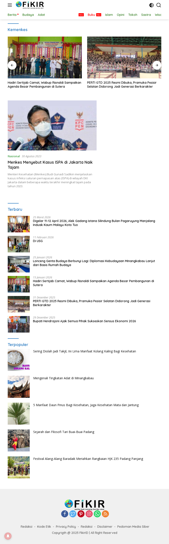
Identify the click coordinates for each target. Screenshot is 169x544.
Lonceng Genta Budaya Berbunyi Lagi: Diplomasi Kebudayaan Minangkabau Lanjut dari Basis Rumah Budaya (94, 263)
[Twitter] (72, 514)
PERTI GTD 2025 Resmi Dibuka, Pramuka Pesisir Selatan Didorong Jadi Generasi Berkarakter (122, 85)
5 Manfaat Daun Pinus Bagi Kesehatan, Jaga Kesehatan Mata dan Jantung (86, 405)
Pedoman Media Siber (133, 527)
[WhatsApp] (97, 514)
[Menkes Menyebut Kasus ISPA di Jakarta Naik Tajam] (52, 125)
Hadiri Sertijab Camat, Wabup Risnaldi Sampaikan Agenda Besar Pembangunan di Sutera (44, 85)
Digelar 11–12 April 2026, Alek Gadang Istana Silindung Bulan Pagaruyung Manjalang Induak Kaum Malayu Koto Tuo (94, 223)
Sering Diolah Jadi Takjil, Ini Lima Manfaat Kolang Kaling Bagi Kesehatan (84, 351)
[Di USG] (19, 244)
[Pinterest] (80, 514)
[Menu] (11, 5)
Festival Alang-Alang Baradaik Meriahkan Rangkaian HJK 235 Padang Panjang (88, 459)
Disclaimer (104, 527)
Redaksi (26, 527)
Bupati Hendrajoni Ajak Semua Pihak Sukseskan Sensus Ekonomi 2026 (84, 321)
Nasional (14, 156)
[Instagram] (89, 514)
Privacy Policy (66, 527)
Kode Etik (44, 527)
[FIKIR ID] (29, 5)
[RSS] (105, 514)
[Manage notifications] (7, 536)
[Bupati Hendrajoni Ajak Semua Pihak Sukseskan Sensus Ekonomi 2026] (19, 324)
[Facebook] (64, 514)
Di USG (38, 241)
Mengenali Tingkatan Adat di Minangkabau (63, 378)
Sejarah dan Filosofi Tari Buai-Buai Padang (63, 432)
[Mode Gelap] (151, 5)
